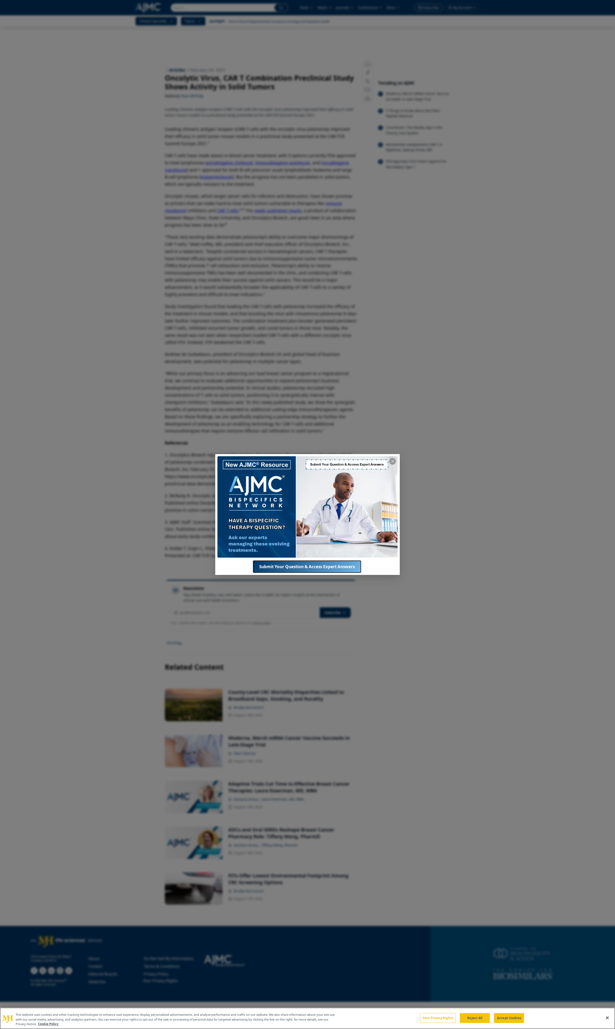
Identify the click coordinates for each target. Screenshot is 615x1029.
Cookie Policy (48, 1024)
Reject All (474, 1018)
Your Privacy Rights (438, 1018)
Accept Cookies (509, 1018)
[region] (307, 1018)
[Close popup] (392, 461)
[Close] (607, 1017)
